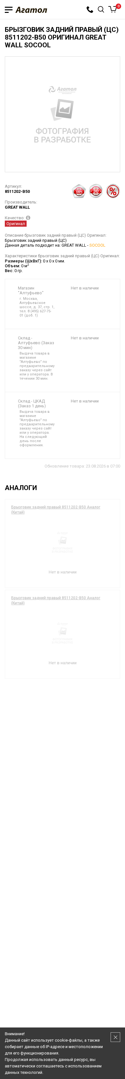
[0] (112, 9)
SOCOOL (97, 245)
